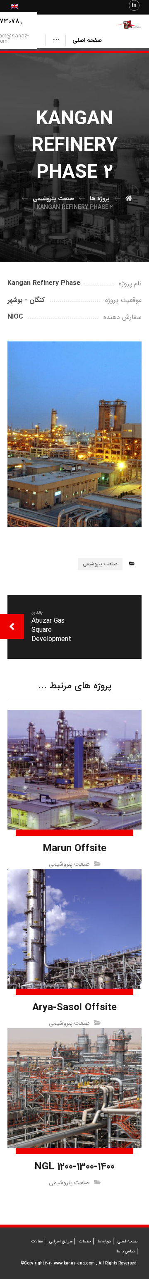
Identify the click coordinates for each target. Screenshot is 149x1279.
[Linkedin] (134, 5)
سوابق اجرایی (60, 1241)
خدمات (85, 1241)
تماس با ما (126, 1251)
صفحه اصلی (127, 1241)
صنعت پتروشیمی (100, 564)
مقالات (37, 1241)
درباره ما (104, 1241)
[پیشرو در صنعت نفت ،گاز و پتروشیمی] (128, 25)
